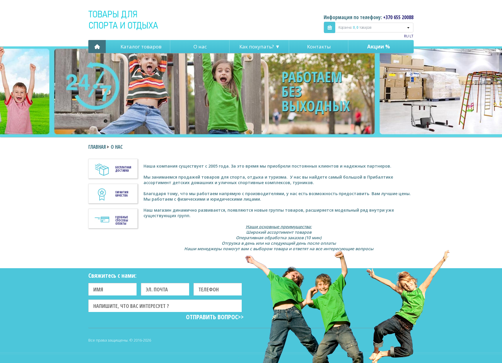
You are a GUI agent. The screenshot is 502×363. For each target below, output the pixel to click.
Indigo (123, 20)
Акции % (378, 46)
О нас (200, 46)
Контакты (319, 46)
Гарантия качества (121, 193)
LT (411, 36)
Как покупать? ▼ (259, 46)
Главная (97, 147)
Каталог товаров (141, 46)
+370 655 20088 (398, 17)
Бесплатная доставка (123, 169)
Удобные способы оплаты (121, 220)
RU (406, 36)
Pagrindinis (97, 46)
